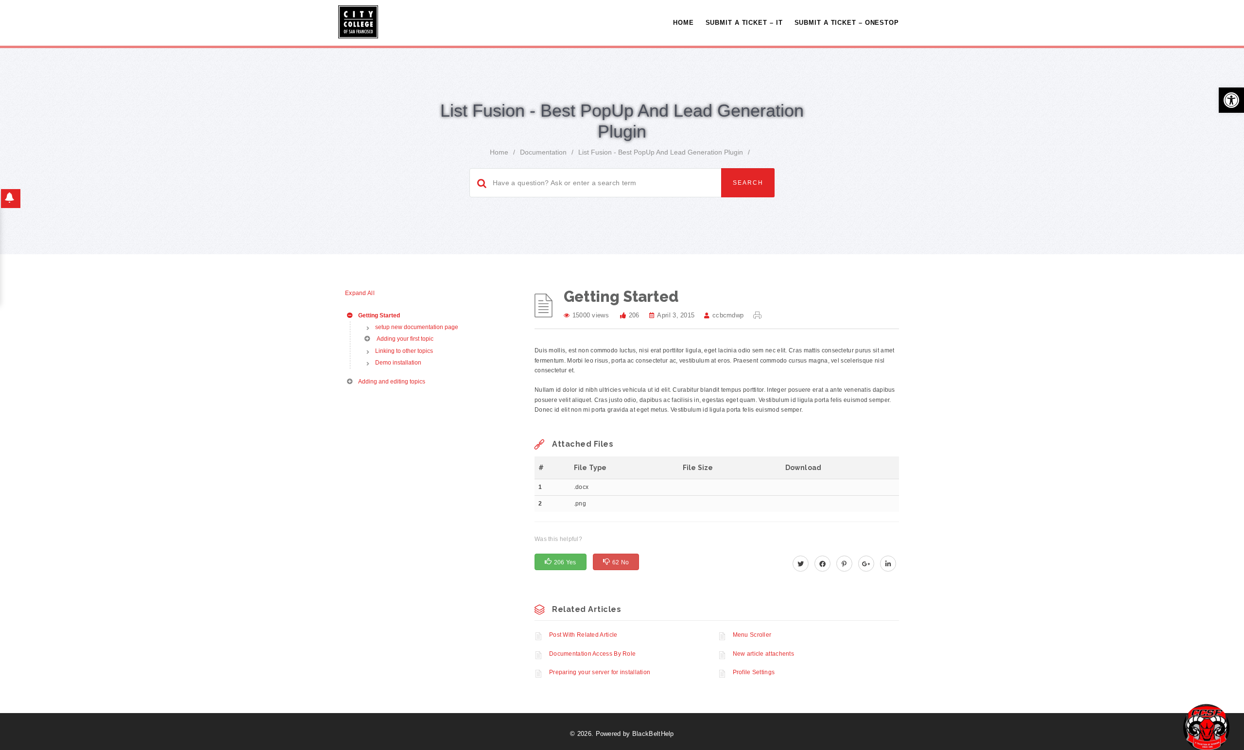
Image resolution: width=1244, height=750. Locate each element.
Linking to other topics (404, 351)
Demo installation (398, 362)
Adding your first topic (403, 338)
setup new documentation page (416, 327)
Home (683, 22)
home (499, 152)
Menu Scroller (752, 634)
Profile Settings (754, 672)
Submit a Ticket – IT (744, 22)
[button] (1231, 100)
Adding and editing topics (391, 381)
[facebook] (822, 564)
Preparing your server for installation (599, 672)
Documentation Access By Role (592, 653)
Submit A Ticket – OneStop (847, 22)
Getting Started (378, 315)
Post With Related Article (583, 634)
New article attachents (764, 653)
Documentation (543, 152)
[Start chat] (1206, 727)
